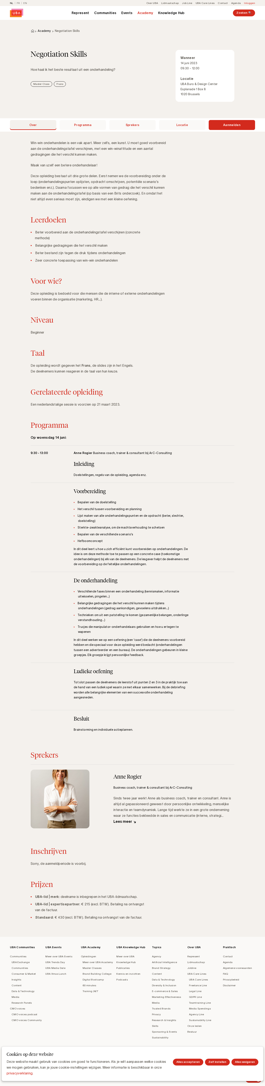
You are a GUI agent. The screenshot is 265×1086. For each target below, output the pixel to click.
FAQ (225, 973)
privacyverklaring (20, 1073)
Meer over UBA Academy (98, 962)
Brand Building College (97, 973)
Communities (105, 13)
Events (126, 13)
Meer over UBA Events (58, 956)
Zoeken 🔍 (244, 12)
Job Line (187, 3)
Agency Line (196, 1014)
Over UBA (152, 3)
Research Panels (22, 1002)
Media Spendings (200, 1008)
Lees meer (122, 821)
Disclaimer (229, 985)
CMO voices (17, 1008)
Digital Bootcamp (93, 979)
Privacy (156, 1014)
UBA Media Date (55, 968)
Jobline (191, 968)
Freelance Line (198, 985)
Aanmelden (232, 125)
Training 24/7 (90, 991)
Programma (83, 125)
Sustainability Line (200, 1020)
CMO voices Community (27, 1020)
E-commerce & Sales (165, 991)
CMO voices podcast (24, 1014)
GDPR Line (195, 997)
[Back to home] (16, 13)
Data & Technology (23, 991)
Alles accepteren (188, 1061)
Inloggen (249, 3)
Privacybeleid (231, 979)
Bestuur (192, 1031)
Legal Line (195, 991)
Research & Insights (164, 1020)
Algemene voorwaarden (237, 968)
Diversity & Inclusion (164, 985)
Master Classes (92, 968)
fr (18, 3)
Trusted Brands (161, 1008)
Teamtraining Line (200, 1002)
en (25, 3)
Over (33, 125)
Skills (155, 1026)
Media (15, 997)
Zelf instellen (217, 1061)
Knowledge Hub (171, 13)
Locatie (182, 125)
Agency (156, 956)
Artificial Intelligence (164, 962)
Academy (145, 13)
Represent (80, 13)
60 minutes (89, 985)
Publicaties (123, 968)
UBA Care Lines (205, 3)
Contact (223, 3)
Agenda (236, 3)
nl (11, 3)
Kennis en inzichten (128, 973)
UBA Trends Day (55, 962)
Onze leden (194, 1026)
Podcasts (122, 979)
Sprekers (133, 125)
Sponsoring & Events (164, 1031)
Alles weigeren (245, 1061)
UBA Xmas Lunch (55, 973)
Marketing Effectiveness (166, 997)
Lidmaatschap (170, 3)
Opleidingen (88, 956)
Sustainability (160, 1037)
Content (17, 985)
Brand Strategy (161, 968)
